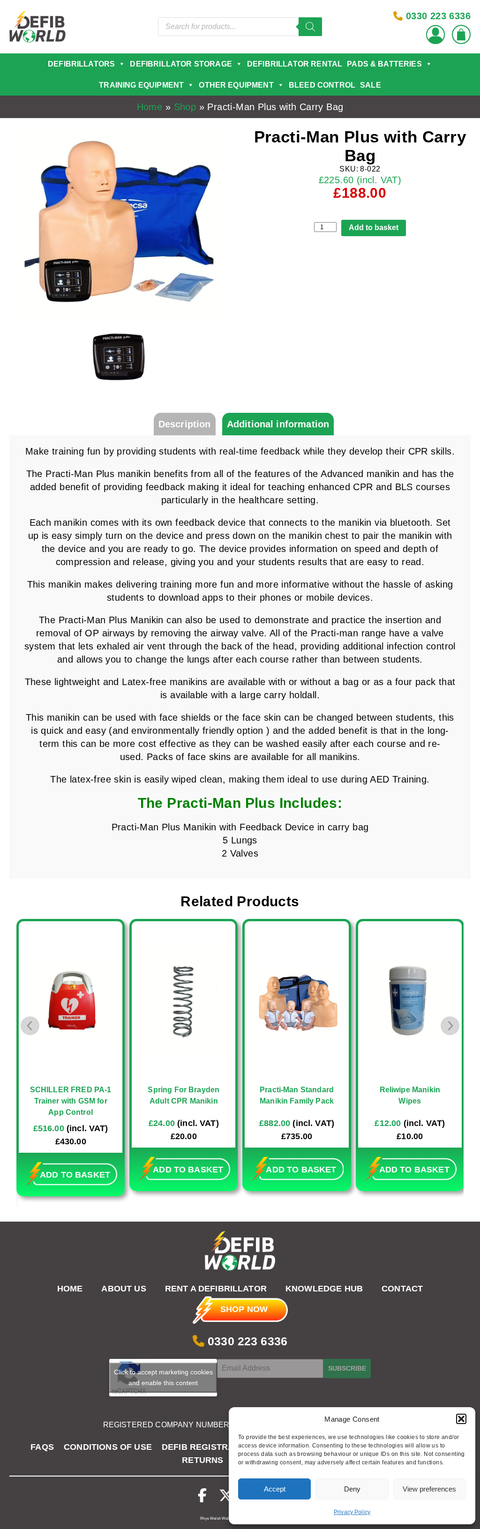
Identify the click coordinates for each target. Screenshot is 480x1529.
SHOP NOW (244, 1309)
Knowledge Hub (324, 1289)
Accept (274, 1489)
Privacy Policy (352, 1512)
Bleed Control (322, 85)
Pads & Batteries (384, 64)
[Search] (310, 26)
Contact (402, 1289)
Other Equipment (236, 85)
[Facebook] (202, 1495)
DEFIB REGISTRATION (208, 1447)
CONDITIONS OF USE (108, 1447)
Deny (352, 1489)
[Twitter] (226, 1495)
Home (150, 107)
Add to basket (373, 227)
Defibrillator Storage (181, 64)
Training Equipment (141, 85)
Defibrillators (81, 64)
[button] (461, 1419)
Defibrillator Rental (294, 64)
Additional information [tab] (278, 424)
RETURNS (202, 1460)
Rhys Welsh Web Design (221, 1518)
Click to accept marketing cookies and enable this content (163, 1377)
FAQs (42, 1447)
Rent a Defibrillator (216, 1289)
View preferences (429, 1489)
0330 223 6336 (245, 1341)
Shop (185, 107)
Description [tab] (184, 424)
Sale (370, 85)
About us (123, 1289)
